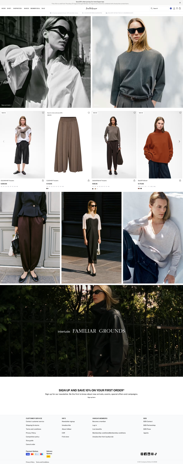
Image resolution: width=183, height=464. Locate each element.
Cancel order (30, 444)
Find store (65, 437)
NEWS (4, 8)
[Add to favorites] (43, 112)
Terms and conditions (33, 429)
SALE (43, 8)
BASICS (26, 8)
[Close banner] (180, 2)
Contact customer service (35, 421)
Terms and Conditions (42, 462)
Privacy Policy (31, 433)
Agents (145, 433)
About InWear (66, 429)
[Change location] (170, 8)
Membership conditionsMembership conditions (109, 433)
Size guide (29, 440)
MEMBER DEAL (35, 8)
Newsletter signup (68, 421)
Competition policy (32, 437)
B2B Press (147, 429)
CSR (63, 433)
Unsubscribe (66, 425)
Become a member (99, 421)
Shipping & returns (32, 425)
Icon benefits (97, 429)
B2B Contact (147, 421)
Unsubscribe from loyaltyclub (102, 437)
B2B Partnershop (149, 425)
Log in (94, 425)
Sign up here (91, 397)
